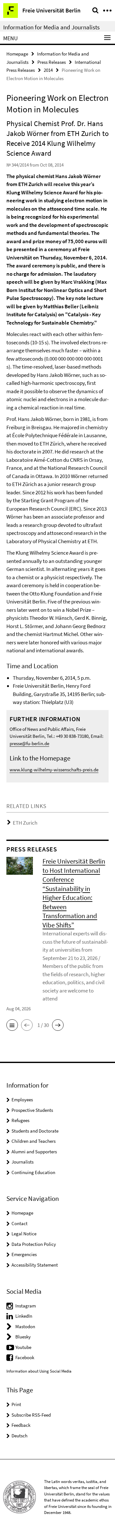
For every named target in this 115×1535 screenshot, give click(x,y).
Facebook (24, 1357)
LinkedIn (23, 1316)
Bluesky (23, 1337)
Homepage (17, 54)
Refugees (20, 1120)
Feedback (21, 1425)
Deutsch (19, 1436)
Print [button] (16, 1404)
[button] (12, 1025)
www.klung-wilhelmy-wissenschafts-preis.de (54, 770)
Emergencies (24, 1254)
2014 (48, 70)
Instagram (25, 1306)
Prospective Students (32, 1110)
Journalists (23, 1162)
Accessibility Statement (35, 1265)
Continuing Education (33, 1172)
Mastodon (25, 1326)
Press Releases (51, 62)
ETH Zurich (25, 822)
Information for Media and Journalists (51, 27)
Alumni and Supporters (34, 1152)
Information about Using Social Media (39, 1371)
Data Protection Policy (34, 1244)
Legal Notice (24, 1234)
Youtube (23, 1347)
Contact (19, 1223)
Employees (22, 1100)
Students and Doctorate (35, 1131)
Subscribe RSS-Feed (31, 1415)
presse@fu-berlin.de (29, 743)
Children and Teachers (34, 1141)
